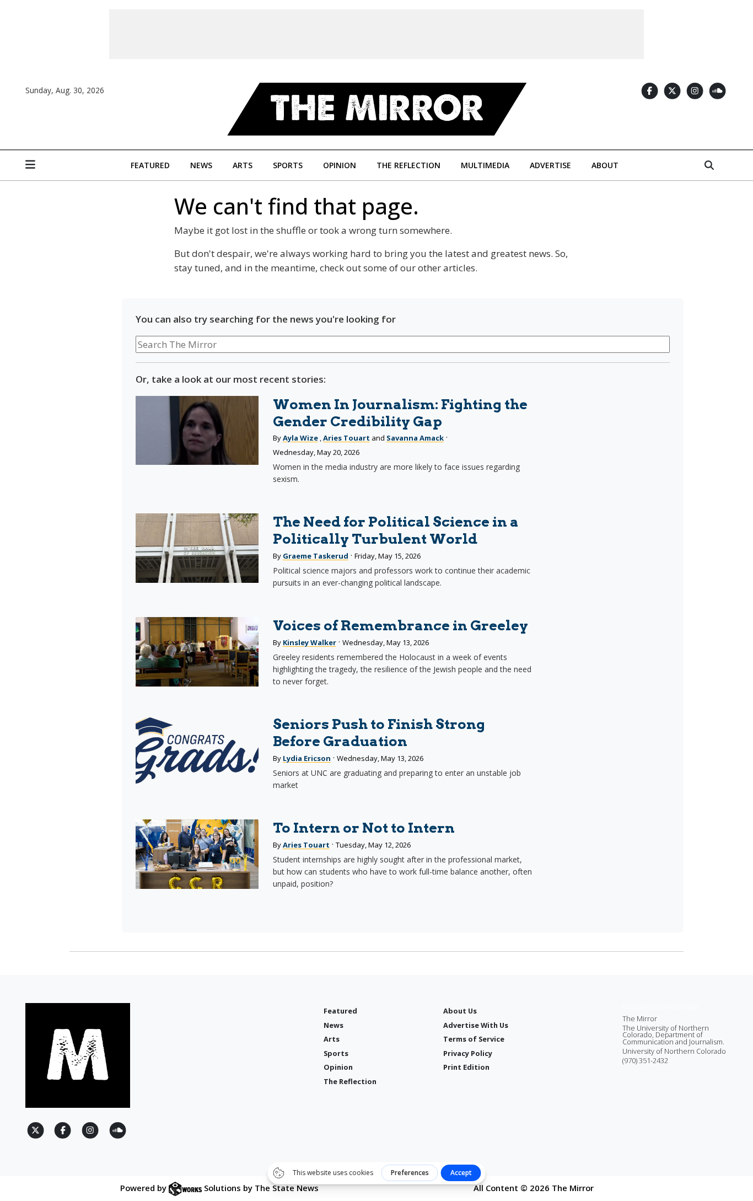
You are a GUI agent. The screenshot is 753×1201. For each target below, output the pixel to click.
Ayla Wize (300, 438)
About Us (460, 1011)
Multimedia (485, 165)
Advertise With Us (475, 1025)
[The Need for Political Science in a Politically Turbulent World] (197, 547)
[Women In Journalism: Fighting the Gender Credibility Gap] (197, 430)
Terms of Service (473, 1039)
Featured (150, 165)
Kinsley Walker (309, 642)
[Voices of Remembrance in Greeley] (197, 651)
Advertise (550, 165)
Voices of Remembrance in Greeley (400, 625)
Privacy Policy (467, 1053)
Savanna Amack (415, 438)
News (201, 165)
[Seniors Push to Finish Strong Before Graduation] (197, 750)
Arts (242, 165)
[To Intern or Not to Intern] (197, 853)
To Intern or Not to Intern (364, 827)
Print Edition (466, 1067)
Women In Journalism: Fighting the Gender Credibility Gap (400, 413)
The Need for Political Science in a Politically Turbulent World (396, 530)
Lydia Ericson (307, 758)
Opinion (339, 165)
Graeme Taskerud (315, 556)
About (604, 165)
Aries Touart (346, 438)
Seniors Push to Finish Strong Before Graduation (379, 732)
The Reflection (408, 165)
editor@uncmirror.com (660, 1006)
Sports (288, 165)
